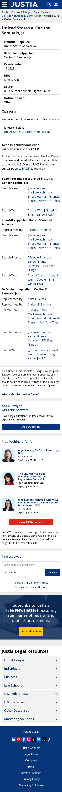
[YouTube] (19, 739)
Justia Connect (31, 748)
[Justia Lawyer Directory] (48, 739)
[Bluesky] (39, 739)
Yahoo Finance (37, 261)
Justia (35, 731)
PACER (26, 168)
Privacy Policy (31, 779)
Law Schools (13, 685)
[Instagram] (29, 739)
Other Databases (16, 710)
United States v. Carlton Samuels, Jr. (27, 132)
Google (50, 210)
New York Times (49, 201)
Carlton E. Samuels (40, 304)
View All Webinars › (31, 522)
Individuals (12, 668)
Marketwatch (36, 192)
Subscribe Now (31, 631)
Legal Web (36, 210)
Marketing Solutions (19, 719)
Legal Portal (31, 754)
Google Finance (39, 257)
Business (10, 677)
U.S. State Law (14, 702)
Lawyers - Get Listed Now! (31, 583)
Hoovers (33, 266)
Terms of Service (31, 772)
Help (31, 766)
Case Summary (25, 156)
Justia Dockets (38, 275)
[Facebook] (24, 739)
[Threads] (34, 739)
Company (31, 760)
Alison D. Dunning (39, 230)
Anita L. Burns (37, 299)
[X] (44, 739)
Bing (31, 214)
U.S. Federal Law (16, 694)
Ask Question (31, 426)
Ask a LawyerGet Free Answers (15, 408)
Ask (50, 214)
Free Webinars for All (17, 442)
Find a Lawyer (12, 556)
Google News (38, 188)
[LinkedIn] (14, 739)
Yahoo (41, 214)
